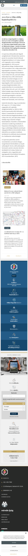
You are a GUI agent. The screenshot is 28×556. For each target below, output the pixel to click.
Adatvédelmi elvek (5, 522)
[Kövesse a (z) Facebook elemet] (2, 1)
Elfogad (14, 542)
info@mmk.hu (6, 478)
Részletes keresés (14, 416)
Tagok (5, 403)
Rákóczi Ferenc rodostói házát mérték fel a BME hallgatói (13, 192)
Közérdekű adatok (5, 496)
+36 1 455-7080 (7, 482)
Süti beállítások (14, 550)
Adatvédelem (4, 494)
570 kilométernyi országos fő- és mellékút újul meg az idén (14, 232)
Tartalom (6, 409)
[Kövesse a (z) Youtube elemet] (4, 1)
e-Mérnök (24, 5)
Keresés (14, 413)
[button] (26, 533)
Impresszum (4, 517)
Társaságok (6, 406)
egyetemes (7, 187)
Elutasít (14, 546)
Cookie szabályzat (13, 553)
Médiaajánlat (4, 519)
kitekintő (9, 22)
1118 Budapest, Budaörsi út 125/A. (13, 486)
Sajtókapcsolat (5, 514)
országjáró (7, 228)
